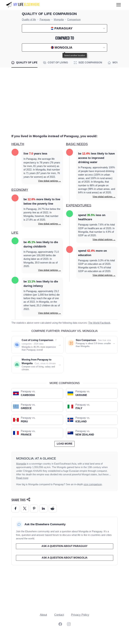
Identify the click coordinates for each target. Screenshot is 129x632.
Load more (64, 443)
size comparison (93, 484)
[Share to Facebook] (15, 508)
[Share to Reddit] (53, 508)
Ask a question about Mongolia (65, 557)
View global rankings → (49, 181)
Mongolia (21, 463)
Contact (59, 614)
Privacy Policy (80, 614)
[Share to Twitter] (25, 508)
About (43, 614)
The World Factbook (99, 322)
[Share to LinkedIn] (43, 508)
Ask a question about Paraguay (64, 546)
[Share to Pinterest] (34, 508)
